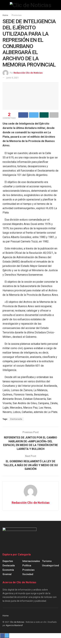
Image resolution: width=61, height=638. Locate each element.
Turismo (47, 561)
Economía (8, 570)
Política (26, 565)
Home (5, 15)
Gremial (7, 574)
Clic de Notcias (17, 622)
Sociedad (27, 574)
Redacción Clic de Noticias (28, 73)
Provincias (17, 15)
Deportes (8, 561)
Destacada (16, 419)
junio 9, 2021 (12, 77)
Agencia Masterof (14, 625)
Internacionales (31, 561)
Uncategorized (50, 565)
